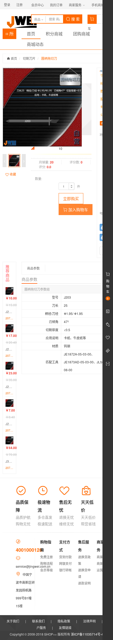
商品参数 (33, 268)
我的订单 (56, 5)
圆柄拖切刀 (49, 58)
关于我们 (13, 621)
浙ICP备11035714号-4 (87, 634)
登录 (7, 4)
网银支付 (65, 563)
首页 (31, 34)
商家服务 (75, 5)
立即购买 (71, 198)
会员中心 (37, 5)
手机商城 (98, 5)
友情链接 (65, 627)
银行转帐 (65, 570)
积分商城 (54, 34)
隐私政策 (64, 621)
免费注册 (46, 557)
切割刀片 (29, 58)
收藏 (12, 174)
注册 (19, 4)
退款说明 (84, 583)
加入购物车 (77, 209)
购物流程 (46, 563)
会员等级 (46, 570)
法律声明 (89, 621)
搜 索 (75, 18)
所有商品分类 (9, 35)
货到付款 (65, 557)
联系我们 (38, 621)
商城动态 (35, 44)
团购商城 (81, 34)
